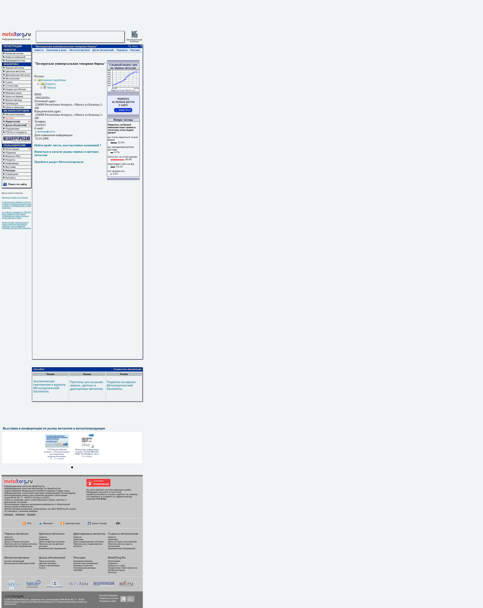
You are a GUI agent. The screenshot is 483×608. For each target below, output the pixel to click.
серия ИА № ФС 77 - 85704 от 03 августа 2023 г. (27, 497)
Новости (39, 50)
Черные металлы (14, 68)
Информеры (12, 163)
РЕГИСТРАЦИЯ (13, 46)
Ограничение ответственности (122, 568)
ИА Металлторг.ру (116, 570)
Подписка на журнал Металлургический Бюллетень (121, 385)
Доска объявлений (16, 125)
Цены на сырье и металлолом (122, 542)
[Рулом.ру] (78, 587)
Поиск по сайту (17, 184)
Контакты (10, 177)
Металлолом (12, 78)
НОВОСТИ (10, 49)
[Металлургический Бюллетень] (104, 587)
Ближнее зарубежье (53, 80)
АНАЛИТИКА (11, 64)
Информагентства (15, 60)
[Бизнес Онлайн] (55, 587)
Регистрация (12, 149)
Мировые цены (13, 93)
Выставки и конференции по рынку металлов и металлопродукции (54, 428)
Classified (38, 369)
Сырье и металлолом (123, 533)
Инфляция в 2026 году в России (15, 198)
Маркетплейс (12, 121)
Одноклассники (72, 523)
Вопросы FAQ (12, 156)
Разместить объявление (127, 369)
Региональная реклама (84, 568)
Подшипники (12, 128)
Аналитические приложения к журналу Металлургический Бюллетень (49, 386)
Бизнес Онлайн (99, 523)
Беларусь (50, 83)
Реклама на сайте (107, 601)
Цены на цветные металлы (52, 542)
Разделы (10, 160)
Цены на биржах (14, 96)
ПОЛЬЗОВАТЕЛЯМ (15, 145)
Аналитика (9, 539)
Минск (51, 87)
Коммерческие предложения (18, 546)
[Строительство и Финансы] (126, 587)
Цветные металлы (15, 71)
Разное (51, 374)
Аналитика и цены (56, 50)
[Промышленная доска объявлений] (34, 588)
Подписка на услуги (108, 598)
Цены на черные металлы (16, 542)
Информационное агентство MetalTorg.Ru (24, 486)
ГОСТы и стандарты (16, 132)
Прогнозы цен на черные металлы (20, 544)
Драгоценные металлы (17, 75)
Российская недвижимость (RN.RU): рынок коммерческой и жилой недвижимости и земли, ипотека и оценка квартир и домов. (17, 215)
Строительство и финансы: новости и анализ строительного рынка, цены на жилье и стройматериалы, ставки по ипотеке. (16, 205)
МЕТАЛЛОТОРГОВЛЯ (16, 110)
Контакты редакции (108, 595)
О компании (11, 174)
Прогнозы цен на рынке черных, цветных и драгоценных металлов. (86, 385)
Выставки (10, 167)
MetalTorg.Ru (117, 557)
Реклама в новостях (83, 565)
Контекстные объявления (85, 563)
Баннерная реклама (82, 561)
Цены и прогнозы (14, 107)
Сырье (9, 82)
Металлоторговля (15, 114)
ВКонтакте (48, 523)
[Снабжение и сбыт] (14, 588)
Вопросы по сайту (116, 565)
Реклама (10, 170)
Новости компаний (15, 57)
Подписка (10, 152)
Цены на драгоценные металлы (88, 542)
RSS (29, 523)
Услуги (42, 568)
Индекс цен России (15, 89)
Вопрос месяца (13, 100)
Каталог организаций (14, 561)
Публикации (11, 103)
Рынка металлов (14, 53)
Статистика (11, 85)
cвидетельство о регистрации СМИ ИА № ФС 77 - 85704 (57, 599)
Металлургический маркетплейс (19, 563)
